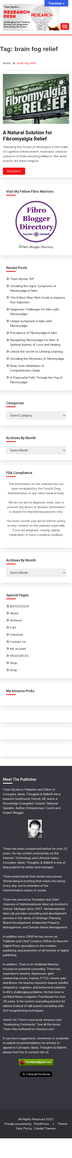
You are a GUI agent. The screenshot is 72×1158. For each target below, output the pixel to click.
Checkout (16, 634)
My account (18, 648)
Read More (14, 171)
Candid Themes (45, 1128)
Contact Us (18, 642)
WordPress (41, 1124)
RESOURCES (19, 656)
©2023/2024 (19, 606)
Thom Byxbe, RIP (22, 279)
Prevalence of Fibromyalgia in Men (33, 333)
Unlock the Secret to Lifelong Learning (36, 351)
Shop (13, 663)
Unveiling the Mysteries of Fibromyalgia (37, 359)
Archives (16, 620)
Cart (13, 627)
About (14, 613)
